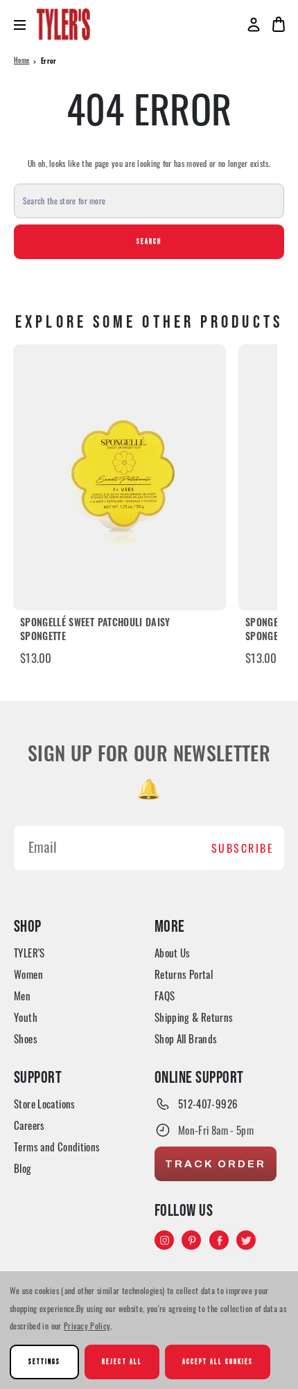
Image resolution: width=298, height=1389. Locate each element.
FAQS (165, 995)
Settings (44, 1361)
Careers (29, 1125)
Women (28, 974)
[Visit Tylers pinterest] (192, 1241)
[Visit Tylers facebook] (220, 1241)
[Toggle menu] (25, 24)
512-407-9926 (208, 1103)
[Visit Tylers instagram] (165, 1241)
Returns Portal (184, 974)
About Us (173, 952)
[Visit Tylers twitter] (247, 1241)
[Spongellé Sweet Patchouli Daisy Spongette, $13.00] (119, 477)
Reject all (121, 1361)
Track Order (215, 1163)
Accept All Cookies (218, 1361)
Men (22, 995)
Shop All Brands (186, 1038)
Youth (25, 1017)
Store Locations (45, 1103)
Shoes (25, 1038)
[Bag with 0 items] (278, 24)
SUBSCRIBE (242, 848)
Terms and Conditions (57, 1146)
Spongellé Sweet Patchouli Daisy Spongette (95, 631)
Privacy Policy (87, 1326)
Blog (23, 1168)
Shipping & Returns (194, 1017)
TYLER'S (29, 952)
